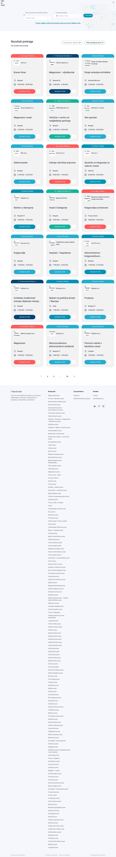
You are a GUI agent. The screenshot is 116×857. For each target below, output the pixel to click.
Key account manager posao (57, 570)
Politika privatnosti (51, 855)
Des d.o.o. (94, 153)
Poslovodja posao (54, 679)
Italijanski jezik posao (55, 642)
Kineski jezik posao (54, 658)
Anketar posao (52, 713)
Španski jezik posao (54, 633)
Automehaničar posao (55, 457)
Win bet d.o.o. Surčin (97, 108)
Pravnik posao (52, 533)
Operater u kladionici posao (56, 567)
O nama (95, 395)
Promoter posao (53, 777)
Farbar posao (52, 448)
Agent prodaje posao (54, 786)
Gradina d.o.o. (25, 288)
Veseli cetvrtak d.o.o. (27, 108)
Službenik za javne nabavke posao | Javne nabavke (59, 751)
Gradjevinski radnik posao (56, 829)
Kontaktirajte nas (98, 398)
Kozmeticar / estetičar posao (57, 490)
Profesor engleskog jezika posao (58, 496)
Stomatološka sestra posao (57, 509)
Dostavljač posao (53, 813)
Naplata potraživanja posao (56, 586)
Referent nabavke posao (56, 589)
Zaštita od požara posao (55, 820)
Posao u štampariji (54, 612)
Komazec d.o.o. (61, 288)
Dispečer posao (53, 767)
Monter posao (52, 804)
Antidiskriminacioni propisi (81, 398)
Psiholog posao (53, 518)
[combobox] (58, 16)
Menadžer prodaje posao (56, 549)
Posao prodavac (53, 478)
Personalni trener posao (55, 716)
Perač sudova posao (54, 801)
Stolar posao (52, 481)
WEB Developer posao (55, 734)
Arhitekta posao (53, 595)
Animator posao (53, 515)
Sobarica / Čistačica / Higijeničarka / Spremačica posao (59, 420)
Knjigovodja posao (54, 395)
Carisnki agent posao (54, 546)
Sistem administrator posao (57, 552)
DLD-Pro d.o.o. (96, 243)
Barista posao (52, 817)
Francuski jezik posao (55, 645)
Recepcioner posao (54, 405)
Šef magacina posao (54, 698)
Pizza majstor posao (54, 555)
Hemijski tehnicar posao (55, 707)
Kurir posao (51, 512)
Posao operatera (53, 667)
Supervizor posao (53, 810)
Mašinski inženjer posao (55, 454)
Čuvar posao (52, 561)
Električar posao (53, 424)
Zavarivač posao (53, 694)
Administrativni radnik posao (57, 401)
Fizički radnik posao (54, 624)
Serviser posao (53, 664)
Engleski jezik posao (54, 636)
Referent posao (53, 823)
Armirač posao (52, 676)
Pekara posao (52, 630)
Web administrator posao (56, 783)
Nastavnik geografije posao (56, 807)
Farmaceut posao (53, 576)
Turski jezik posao (54, 654)
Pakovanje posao (53, 755)
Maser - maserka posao (55, 530)
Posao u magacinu (54, 758)
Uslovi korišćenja (64, 855)
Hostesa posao (53, 780)
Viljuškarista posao (54, 731)
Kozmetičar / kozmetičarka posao (59, 558)
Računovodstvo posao (55, 564)
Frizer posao (52, 484)
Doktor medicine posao (55, 725)
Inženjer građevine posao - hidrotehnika (56, 617)
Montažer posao (53, 685)
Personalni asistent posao (56, 573)
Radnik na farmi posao (55, 627)
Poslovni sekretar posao (56, 398)
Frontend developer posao (56, 841)
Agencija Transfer (61, 198)
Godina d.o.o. (60, 333)
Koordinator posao (54, 761)
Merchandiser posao (54, 832)
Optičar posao (52, 582)
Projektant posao (53, 710)
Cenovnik (76, 395)
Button (85, 12)
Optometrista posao (54, 722)
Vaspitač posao (53, 499)
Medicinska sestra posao (56, 434)
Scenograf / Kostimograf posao (58, 789)
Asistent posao (53, 701)
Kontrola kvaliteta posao (55, 670)
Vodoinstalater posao (55, 430)
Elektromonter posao (54, 416)
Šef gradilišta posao (54, 442)
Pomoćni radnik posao (55, 609)
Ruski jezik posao (53, 651)
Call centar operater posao (56, 413)
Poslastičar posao (54, 798)
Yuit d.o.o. (24, 63)
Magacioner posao (54, 472)
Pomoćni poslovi (53, 764)
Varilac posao (52, 691)
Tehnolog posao (53, 469)
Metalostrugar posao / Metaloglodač (55, 461)
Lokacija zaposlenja (61, 12)
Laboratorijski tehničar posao (57, 527)
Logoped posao (53, 847)
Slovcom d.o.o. (25, 243)
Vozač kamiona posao (55, 542)
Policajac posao (53, 838)
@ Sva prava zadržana (18, 855)
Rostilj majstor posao (55, 773)
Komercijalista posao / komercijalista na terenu (55, 409)
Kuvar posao (52, 524)
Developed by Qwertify (97, 855)
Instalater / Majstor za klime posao (59, 427)
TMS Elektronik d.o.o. (62, 108)
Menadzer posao (53, 737)
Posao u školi (52, 795)
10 (67, 376)
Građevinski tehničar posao (56, 579)
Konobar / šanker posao (55, 487)
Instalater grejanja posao (56, 606)
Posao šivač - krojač (54, 475)
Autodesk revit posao (55, 592)
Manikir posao (52, 844)
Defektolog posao (54, 539)
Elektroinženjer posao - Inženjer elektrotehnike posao (58, 599)
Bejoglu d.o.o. (95, 288)
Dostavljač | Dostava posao (57, 741)
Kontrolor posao (53, 744)
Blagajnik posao (53, 747)
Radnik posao (52, 688)
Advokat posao (53, 719)
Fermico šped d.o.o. (62, 63)
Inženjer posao (52, 704)
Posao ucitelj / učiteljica (55, 502)
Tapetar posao (52, 682)
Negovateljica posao (54, 493)
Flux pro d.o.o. (60, 153)
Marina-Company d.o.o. (28, 333)
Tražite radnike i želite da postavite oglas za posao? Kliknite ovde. (58, 23)
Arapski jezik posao (54, 661)
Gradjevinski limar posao (56, 826)
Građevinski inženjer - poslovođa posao (58, 438)
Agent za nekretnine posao (56, 536)
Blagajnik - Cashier (54, 770)
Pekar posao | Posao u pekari (57, 521)
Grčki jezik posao (53, 648)
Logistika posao (53, 621)
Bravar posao (52, 451)
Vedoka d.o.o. (25, 198)
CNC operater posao (54, 466)
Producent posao (53, 792)
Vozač (50, 506)
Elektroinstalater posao (55, 673)
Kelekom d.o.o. (96, 333)
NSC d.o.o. (24, 153)
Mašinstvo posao (53, 603)
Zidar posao (52, 445)
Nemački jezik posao (54, 639)
